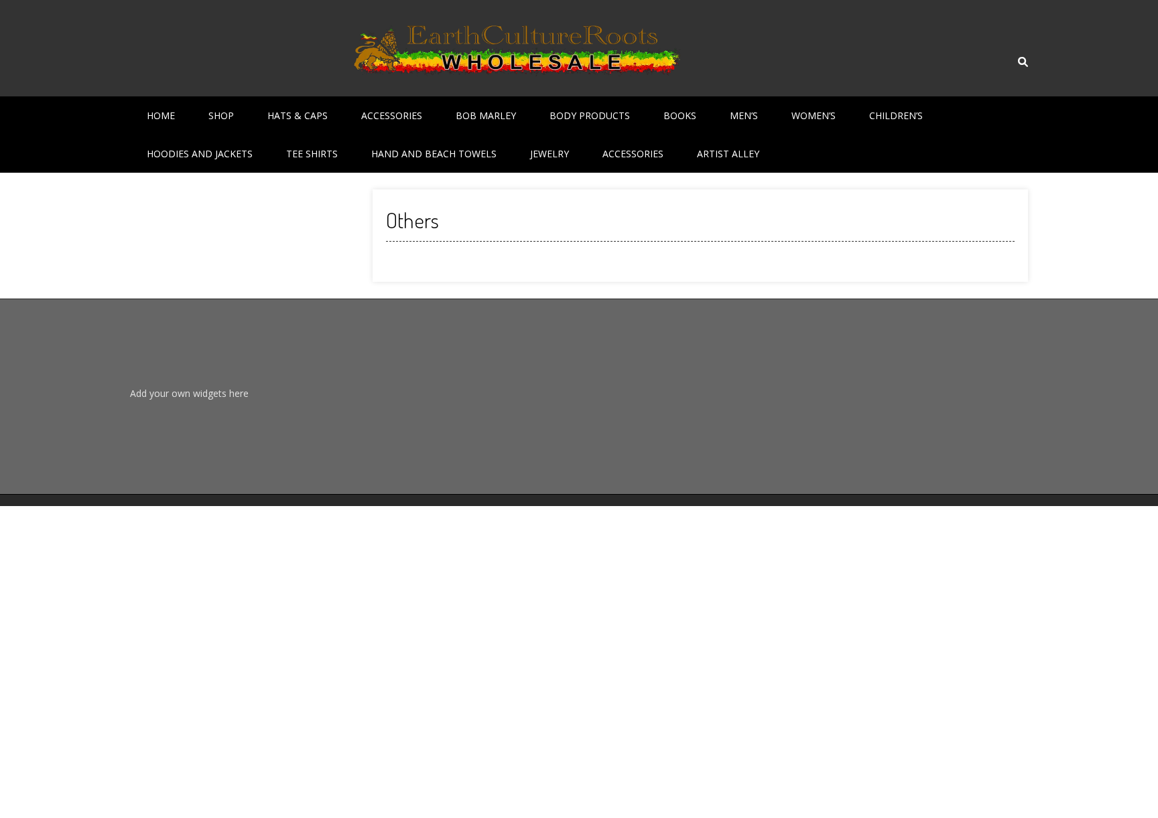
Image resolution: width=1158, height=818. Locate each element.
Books (679, 115)
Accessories (391, 115)
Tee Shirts (312, 153)
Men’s (744, 115)
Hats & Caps (297, 115)
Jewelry (549, 153)
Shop (221, 115)
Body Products (590, 115)
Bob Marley (486, 115)
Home (161, 115)
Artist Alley (728, 153)
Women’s (813, 115)
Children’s (896, 115)
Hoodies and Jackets (200, 153)
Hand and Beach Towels (434, 153)
